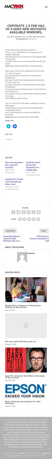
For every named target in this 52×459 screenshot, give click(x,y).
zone (39, 434)
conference (31, 432)
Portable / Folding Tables (29, 422)
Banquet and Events (16, 427)
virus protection (27, 439)
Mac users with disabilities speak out (20, 341)
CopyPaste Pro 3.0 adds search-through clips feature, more (14, 181)
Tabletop (45, 434)
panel (10, 437)
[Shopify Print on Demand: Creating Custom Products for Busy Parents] (26, 289)
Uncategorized (21, 39)
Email (16, 456)
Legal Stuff (45, 453)
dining (42, 432)
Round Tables (35, 425)
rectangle (16, 432)
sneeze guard (40, 437)
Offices (35, 430)
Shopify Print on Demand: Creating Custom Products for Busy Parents (23, 306)
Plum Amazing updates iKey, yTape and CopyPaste (14, 165)
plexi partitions (41, 442)
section (23, 434)
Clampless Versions (32, 427)
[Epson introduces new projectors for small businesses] (26, 391)
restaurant (7, 434)
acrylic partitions (26, 444)
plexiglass (17, 437)
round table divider (11, 442)
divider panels (15, 439)
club (37, 432)
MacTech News (39, 36)
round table (38, 444)
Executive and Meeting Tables (21, 430)
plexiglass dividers (40, 439)
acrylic (9, 432)
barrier (28, 434)
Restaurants (43, 430)
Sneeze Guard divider (27, 442)
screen (34, 434)
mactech (18, 36)
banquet (23, 432)
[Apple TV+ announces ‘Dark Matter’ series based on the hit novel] (26, 360)
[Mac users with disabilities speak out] (26, 325)
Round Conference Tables (19, 425)
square (5, 437)
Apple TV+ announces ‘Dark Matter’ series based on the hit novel (25, 377)
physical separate (36, 447)
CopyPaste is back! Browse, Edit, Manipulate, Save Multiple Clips (33, 166)
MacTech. (22, 453)
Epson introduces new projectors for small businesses (23, 402)
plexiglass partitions (12, 444)
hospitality (15, 434)
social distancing (28, 437)
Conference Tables (12, 422)
